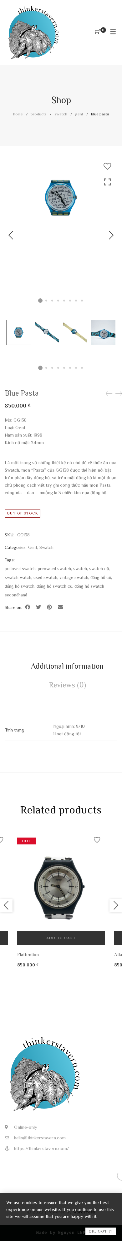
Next (111, 235)
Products (39, 114)
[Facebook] (27, 607)
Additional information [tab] (67, 666)
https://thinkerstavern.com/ (41, 1148)
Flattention (28, 954)
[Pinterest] (49, 607)
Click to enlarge (107, 241)
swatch (80, 568)
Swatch (60, 114)
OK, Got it (101, 1231)
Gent (79, 114)
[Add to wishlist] (107, 166)
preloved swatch (20, 568)
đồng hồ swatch (19, 586)
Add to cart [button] (61, 938)
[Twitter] (38, 607)
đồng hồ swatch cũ (54, 586)
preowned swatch (54, 568)
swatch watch (18, 577)
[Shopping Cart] (97, 32)
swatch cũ (99, 568)
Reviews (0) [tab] (67, 685)
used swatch (45, 577)
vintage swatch (73, 577)
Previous (11, 235)
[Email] (60, 607)
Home (18, 114)
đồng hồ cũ (100, 577)
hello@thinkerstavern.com (40, 1137)
